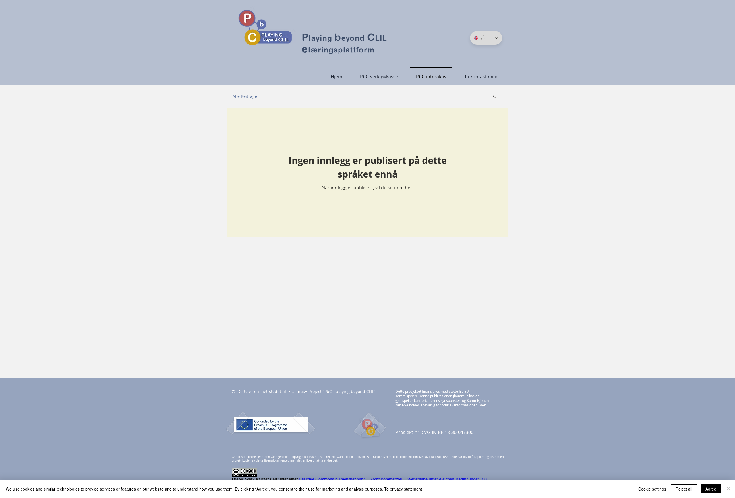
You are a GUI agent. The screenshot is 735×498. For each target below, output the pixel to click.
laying (321, 38)
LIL (381, 38)
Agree (710, 489)
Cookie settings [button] (652, 489)
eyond (354, 38)
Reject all (684, 489)
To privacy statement (403, 489)
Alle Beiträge (245, 96)
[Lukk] (728, 488)
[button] (495, 97)
